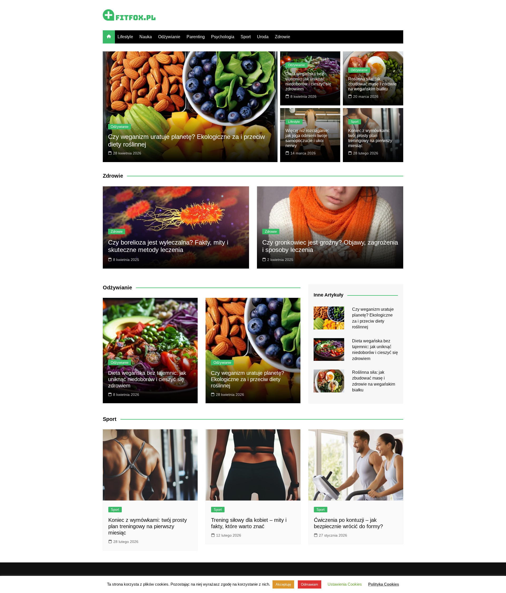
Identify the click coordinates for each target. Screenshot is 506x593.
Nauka (145, 37)
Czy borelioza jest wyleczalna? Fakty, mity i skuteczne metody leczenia (168, 246)
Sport (246, 37)
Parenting (196, 37)
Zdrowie (282, 37)
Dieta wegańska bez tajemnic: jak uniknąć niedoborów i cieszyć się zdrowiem (147, 379)
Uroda (263, 37)
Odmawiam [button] (309, 584)
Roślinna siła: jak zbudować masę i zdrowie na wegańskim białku (372, 84)
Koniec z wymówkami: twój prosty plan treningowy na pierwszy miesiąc (147, 526)
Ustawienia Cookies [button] (345, 584)
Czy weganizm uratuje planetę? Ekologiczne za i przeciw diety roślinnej (247, 379)
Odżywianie (169, 37)
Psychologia (222, 37)
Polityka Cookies (383, 584)
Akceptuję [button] (283, 584)
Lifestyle (125, 37)
